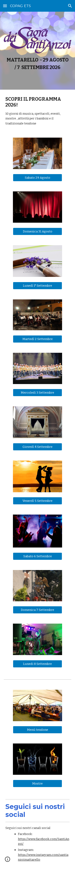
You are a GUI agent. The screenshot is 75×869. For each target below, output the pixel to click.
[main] (37, 63)
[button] (5, 5)
